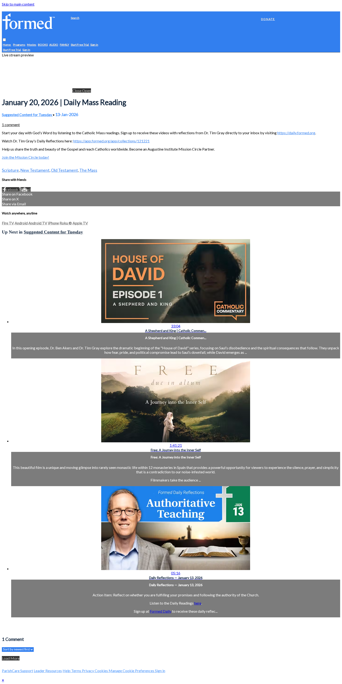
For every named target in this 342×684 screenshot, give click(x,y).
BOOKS (43, 45)
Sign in (94, 45)
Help (67, 670)
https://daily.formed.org (296, 133)
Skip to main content (18, 4)
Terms (76, 670)
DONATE (268, 19)
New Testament (35, 170)
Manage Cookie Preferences (132, 670)
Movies (31, 45)
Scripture (10, 170)
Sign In (26, 50)
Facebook (10, 189)
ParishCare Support (17, 670)
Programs (19, 45)
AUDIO (53, 45)
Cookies (102, 670)
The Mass (88, 170)
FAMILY (64, 45)
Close (77, 90)
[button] (4, 39)
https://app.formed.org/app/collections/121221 (111, 141)
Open (86, 90)
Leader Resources (48, 670)
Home (7, 45)
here (197, 603)
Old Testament (64, 170)
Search (75, 18)
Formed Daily (160, 611)
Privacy (88, 670)
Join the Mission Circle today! (25, 157)
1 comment (11, 124)
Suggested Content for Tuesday (27, 114)
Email (26, 189)
